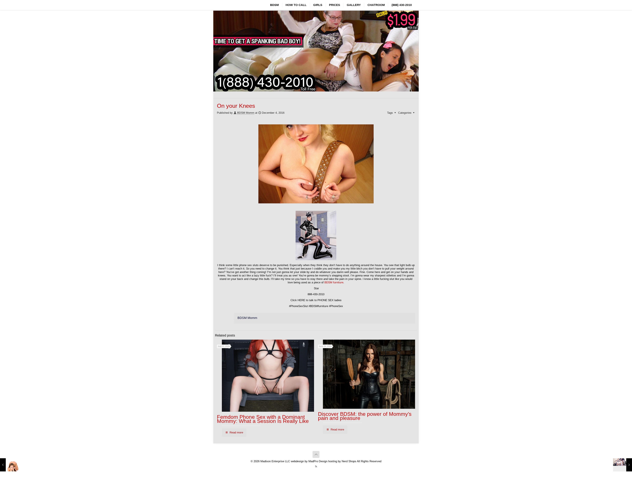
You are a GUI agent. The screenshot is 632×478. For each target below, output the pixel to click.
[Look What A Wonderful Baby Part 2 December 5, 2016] (622, 464)
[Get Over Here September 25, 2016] (9, 464)
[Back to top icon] (316, 454)
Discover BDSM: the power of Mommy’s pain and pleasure (364, 416)
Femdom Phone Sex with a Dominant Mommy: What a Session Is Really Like (263, 419)
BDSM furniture (333, 282)
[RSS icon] (316, 466)
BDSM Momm (245, 112)
